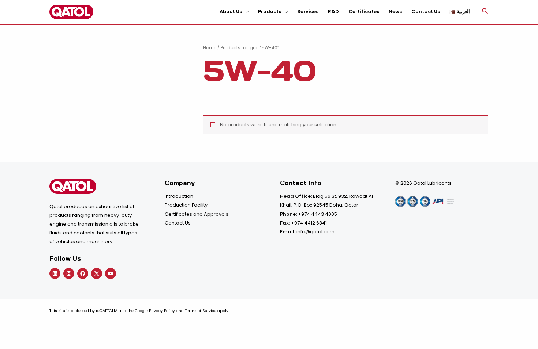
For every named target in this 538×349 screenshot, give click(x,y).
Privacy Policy (162, 311)
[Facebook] (82, 273)
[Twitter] (96, 273)
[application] (245, 12)
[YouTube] (110, 273)
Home (209, 48)
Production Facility (186, 205)
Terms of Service (200, 311)
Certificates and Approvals (196, 214)
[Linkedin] (54, 273)
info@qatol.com (315, 231)
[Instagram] (68, 273)
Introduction (179, 196)
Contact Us (178, 222)
